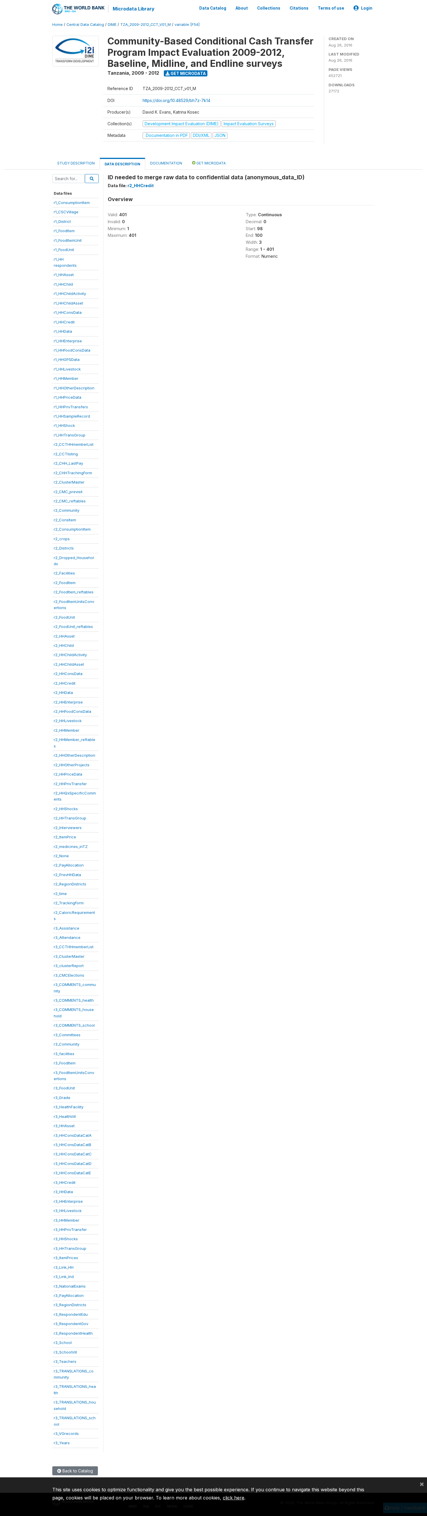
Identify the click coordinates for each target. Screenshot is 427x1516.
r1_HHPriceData (67, 397)
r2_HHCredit (65, 683)
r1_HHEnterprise (68, 341)
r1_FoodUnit (64, 249)
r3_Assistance (66, 928)
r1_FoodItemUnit (68, 240)
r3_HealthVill (65, 1116)
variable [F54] (187, 24)
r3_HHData (63, 1191)
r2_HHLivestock (68, 720)
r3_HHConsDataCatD (73, 1163)
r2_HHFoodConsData (72, 711)
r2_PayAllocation (69, 865)
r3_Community (66, 1044)
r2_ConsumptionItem (72, 529)
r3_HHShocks (66, 1238)
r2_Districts (64, 548)
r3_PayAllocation (69, 1295)
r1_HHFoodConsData (72, 350)
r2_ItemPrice (65, 837)
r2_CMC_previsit (68, 491)
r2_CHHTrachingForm (73, 472)
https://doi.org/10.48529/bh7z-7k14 (176, 100)
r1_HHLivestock (67, 369)
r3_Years (62, 1442)
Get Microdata (188, 73)
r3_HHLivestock (68, 1210)
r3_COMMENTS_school (74, 1025)
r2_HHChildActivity (70, 654)
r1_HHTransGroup (69, 435)
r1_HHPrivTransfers (71, 406)
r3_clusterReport (69, 965)
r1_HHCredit (64, 322)
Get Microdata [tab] (210, 163)
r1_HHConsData (68, 312)
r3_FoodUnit (64, 1088)
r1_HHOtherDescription (74, 388)
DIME (112, 24)
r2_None (61, 855)
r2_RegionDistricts (70, 884)
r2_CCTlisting (66, 454)
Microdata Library (134, 9)
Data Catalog (212, 8)
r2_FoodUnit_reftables (73, 626)
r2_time (60, 893)
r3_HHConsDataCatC (73, 1154)
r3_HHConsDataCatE (72, 1172)
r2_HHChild (64, 645)
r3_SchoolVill (65, 1352)
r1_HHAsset (64, 274)
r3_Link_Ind (64, 1276)
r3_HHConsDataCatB (72, 1144)
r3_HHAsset (64, 1125)
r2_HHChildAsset (69, 664)
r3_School (63, 1342)
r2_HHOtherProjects (71, 765)
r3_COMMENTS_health (74, 1000)
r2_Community (66, 510)
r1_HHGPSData (67, 359)
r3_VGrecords (66, 1433)
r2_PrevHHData (67, 874)
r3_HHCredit (65, 1182)
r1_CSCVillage (66, 212)
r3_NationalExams (70, 1286)
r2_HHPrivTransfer (70, 783)
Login (366, 8)
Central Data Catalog (85, 24)
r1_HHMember (66, 378)
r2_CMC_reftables (70, 501)
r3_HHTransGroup (70, 1248)
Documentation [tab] (166, 163)
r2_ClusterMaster (69, 482)
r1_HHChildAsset (68, 303)
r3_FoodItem (65, 1063)
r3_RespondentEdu (71, 1314)
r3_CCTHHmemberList (74, 946)
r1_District (62, 221)
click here (233, 1498)
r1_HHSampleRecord (72, 416)
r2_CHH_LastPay (68, 463)
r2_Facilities (64, 573)
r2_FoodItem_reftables (74, 592)
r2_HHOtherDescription (74, 755)
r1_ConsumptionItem (72, 202)
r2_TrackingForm (69, 903)
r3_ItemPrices (66, 1257)
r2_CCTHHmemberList (74, 444)
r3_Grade (62, 1097)
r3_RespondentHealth (73, 1333)
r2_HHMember (66, 730)
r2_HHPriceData (68, 774)
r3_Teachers (65, 1361)
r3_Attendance (67, 937)
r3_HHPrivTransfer (70, 1229)
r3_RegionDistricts (70, 1304)
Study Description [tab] (76, 163)
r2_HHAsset (64, 636)
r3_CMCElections (69, 975)
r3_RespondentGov (71, 1323)
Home (57, 24)
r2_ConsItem (65, 520)
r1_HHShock (64, 425)
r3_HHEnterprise (68, 1201)
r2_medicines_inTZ (71, 846)
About (242, 8)
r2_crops (62, 538)
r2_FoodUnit (64, 617)
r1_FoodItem (64, 230)
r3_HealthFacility (68, 1107)
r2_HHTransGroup (70, 818)
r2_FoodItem (65, 582)
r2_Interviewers (68, 827)
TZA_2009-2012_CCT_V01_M (145, 24)
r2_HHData (63, 692)
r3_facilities (64, 1053)
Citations (299, 8)
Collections (268, 8)
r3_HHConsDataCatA (73, 1135)
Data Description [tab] (122, 164)
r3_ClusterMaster (69, 956)
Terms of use (331, 8)
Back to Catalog (77, 1470)
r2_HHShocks (66, 808)
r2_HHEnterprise (68, 702)
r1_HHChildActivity (70, 293)
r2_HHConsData (68, 673)
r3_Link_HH (63, 1267)
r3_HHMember (66, 1220)
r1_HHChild (63, 284)
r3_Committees (67, 1034)
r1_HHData (63, 331)
